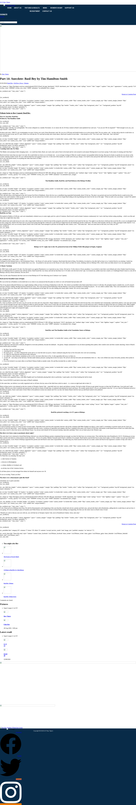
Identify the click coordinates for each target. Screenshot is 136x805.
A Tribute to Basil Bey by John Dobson (14, 570)
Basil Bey (10, 83)
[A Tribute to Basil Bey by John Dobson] (7, 566)
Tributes (26, 83)
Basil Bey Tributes (8, 583)
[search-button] (0, 24)
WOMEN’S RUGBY (56, 8)
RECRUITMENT (35, 11)
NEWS (45, 8)
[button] (18, 8)
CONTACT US (47, 11)
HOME (9, 8)
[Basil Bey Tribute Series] (7, 593)
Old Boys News (18, 83)
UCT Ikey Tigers (5, 2)
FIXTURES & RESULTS (32, 8)
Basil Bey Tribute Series (10, 596)
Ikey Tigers (5, 74)
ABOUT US (17, 8)
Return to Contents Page (129, 94)
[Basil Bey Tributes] (7, 579)
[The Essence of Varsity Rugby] (7, 553)
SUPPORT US (69, 8)
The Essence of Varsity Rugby (11, 556)
